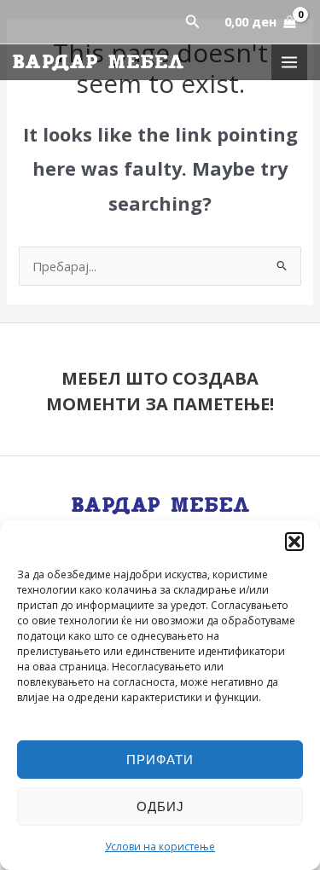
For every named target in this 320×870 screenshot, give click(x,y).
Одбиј (160, 806)
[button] (294, 541)
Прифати (160, 759)
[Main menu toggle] (289, 62)
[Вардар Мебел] (98, 63)
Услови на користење (160, 846)
